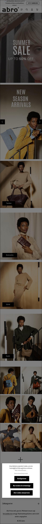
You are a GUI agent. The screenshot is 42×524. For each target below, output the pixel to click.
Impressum (25, 473)
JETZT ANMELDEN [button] (33, 3)
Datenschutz (17, 473)
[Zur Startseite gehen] (10, 9)
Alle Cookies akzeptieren (22, 493)
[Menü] (21, 9)
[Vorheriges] (2, 121)
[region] (21, 48)
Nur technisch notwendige (21, 486)
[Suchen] (26, 9)
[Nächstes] (39, 121)
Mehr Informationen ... (21, 470)
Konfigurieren (21, 478)
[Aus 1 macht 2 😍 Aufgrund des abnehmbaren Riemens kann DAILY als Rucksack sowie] (10, 380)
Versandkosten (7, 514)
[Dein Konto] (32, 9)
